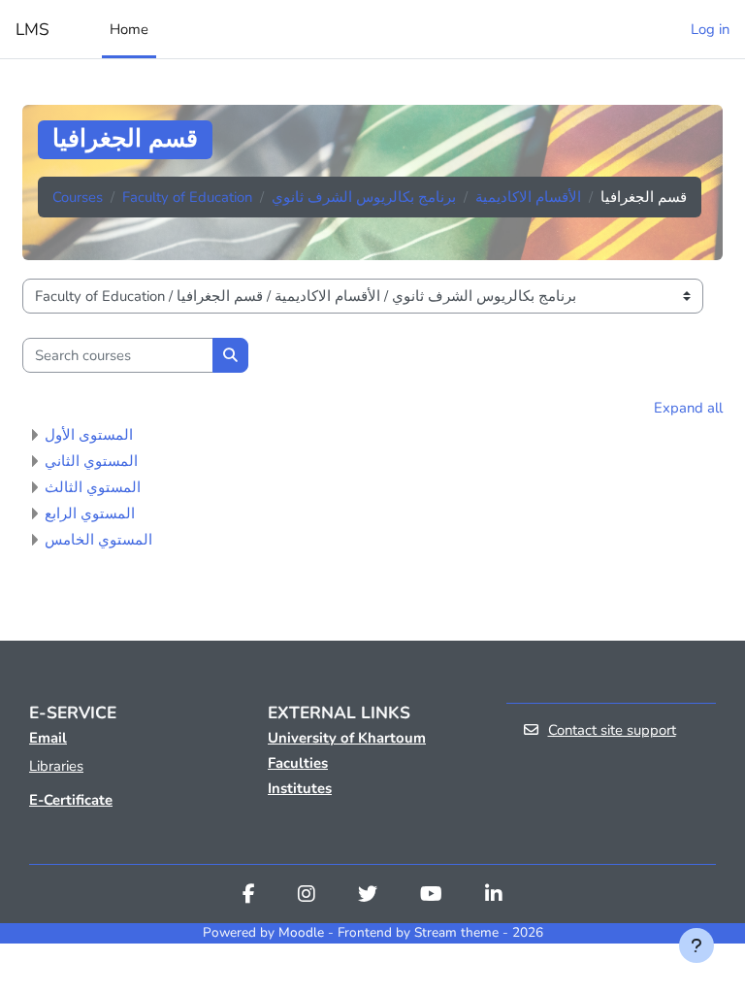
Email (48, 737)
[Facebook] (249, 896)
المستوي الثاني (91, 461)
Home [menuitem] (129, 29)
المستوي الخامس (98, 539)
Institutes (300, 788)
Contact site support (612, 730)
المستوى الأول (89, 435)
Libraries (56, 766)
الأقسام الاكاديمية (528, 197)
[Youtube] (431, 896)
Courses (77, 197)
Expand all (688, 407)
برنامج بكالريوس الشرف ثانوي (364, 197)
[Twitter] (368, 896)
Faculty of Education (187, 197)
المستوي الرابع (90, 513)
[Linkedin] (494, 896)
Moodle (301, 932)
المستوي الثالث (93, 487)
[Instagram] (306, 896)
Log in (710, 29)
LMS (32, 29)
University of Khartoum (347, 737)
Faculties (298, 763)
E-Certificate (71, 800)
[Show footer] (696, 945)
